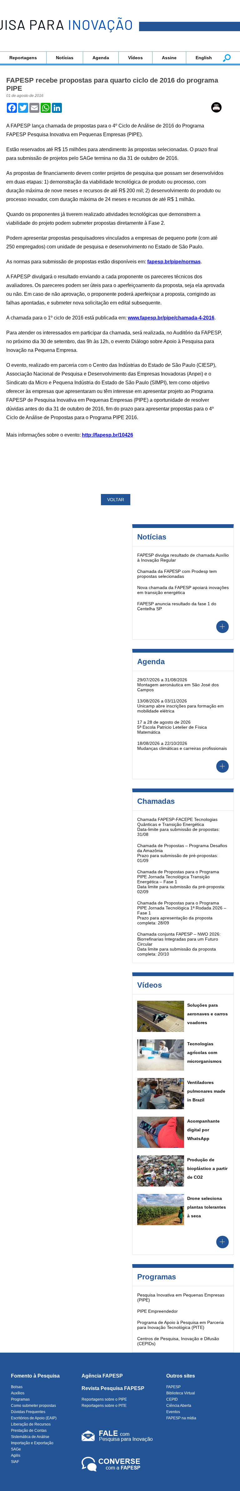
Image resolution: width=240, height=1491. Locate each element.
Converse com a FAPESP (112, 1464)
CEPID (172, 1399)
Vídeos (135, 57)
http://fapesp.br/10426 (107, 435)
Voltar (115, 499)
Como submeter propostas (33, 1405)
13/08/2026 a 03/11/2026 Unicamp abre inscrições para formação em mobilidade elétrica (180, 705)
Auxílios (17, 1393)
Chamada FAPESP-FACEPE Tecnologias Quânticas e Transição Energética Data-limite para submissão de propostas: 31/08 (178, 827)
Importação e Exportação (32, 1443)
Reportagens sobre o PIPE (104, 1399)
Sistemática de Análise (30, 1437)
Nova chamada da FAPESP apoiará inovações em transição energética (183, 590)
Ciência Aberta (178, 1405)
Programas (20, 1399)
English (204, 57)
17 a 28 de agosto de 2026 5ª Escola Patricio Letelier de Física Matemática (172, 727)
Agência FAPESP (102, 1375)
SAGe (16, 1449)
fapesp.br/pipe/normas (174, 261)
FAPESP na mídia (181, 1418)
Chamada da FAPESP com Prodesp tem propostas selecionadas (177, 574)
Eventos (173, 1412)
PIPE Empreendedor (157, 1311)
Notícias (64, 57)
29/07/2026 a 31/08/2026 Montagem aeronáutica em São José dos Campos (178, 684)
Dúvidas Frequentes (28, 1412)
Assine (169, 57)
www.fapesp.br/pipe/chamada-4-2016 (171, 317)
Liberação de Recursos (31, 1424)
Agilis (15, 1455)
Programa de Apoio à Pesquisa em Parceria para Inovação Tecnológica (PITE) (180, 1325)
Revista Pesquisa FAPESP (113, 1388)
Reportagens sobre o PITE (104, 1405)
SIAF (15, 1462)
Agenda (100, 57)
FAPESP (173, 1387)
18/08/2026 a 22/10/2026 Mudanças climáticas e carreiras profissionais (182, 746)
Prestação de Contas (29, 1430)
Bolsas (16, 1387)
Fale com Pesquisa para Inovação (117, 1437)
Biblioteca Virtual (180, 1393)
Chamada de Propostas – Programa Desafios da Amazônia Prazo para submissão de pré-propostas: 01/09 (182, 853)
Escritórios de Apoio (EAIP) (34, 1418)
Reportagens (23, 57)
